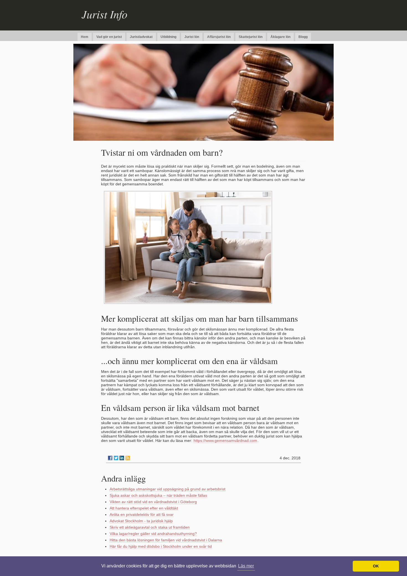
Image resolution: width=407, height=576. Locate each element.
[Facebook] (110, 458)
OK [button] (376, 566)
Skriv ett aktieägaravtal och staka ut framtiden (150, 527)
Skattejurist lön (250, 37)
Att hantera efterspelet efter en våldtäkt (144, 508)
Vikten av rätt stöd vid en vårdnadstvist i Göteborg (153, 502)
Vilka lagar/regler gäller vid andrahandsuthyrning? (153, 533)
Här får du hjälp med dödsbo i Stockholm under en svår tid (161, 546)
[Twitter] (116, 458)
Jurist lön (191, 37)
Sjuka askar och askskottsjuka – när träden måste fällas (158, 495)
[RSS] (127, 458)
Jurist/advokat (141, 37)
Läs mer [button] (246, 566)
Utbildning (168, 37)
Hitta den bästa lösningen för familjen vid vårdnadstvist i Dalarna (166, 540)
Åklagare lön (280, 37)
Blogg (303, 37)
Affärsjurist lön (219, 37)
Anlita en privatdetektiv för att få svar (142, 514)
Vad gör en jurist (109, 37)
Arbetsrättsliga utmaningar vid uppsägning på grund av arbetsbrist (167, 489)
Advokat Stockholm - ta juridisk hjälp (141, 521)
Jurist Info (104, 13)
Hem (84, 37)
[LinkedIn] (122, 458)
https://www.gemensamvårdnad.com (225, 440)
